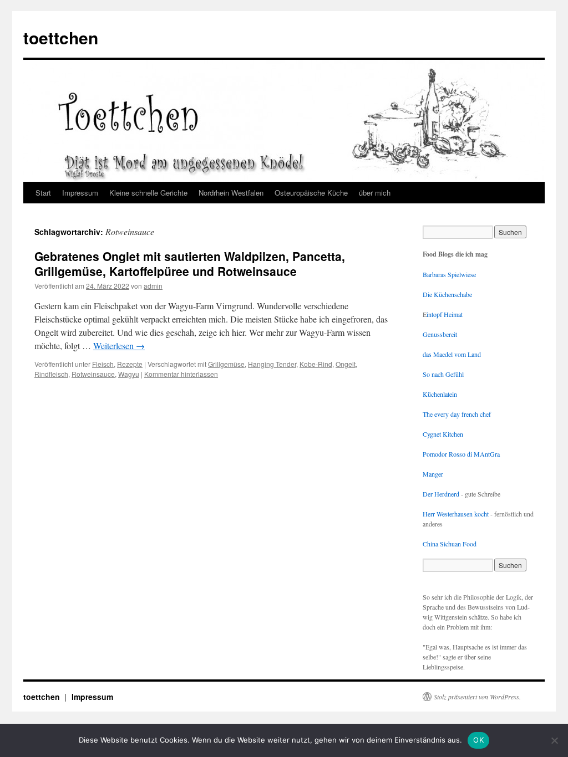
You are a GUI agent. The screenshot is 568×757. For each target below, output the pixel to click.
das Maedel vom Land (452, 354)
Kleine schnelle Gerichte (148, 192)
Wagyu (128, 373)
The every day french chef (457, 414)
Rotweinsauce (93, 373)
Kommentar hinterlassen (181, 373)
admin (153, 285)
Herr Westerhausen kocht (456, 513)
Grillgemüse (226, 364)
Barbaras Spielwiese (449, 274)
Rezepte (130, 364)
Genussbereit (440, 334)
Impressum (80, 192)
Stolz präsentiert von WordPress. (477, 696)
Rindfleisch (51, 373)
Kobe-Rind (316, 364)
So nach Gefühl (443, 374)
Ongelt (346, 364)
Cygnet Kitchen (443, 433)
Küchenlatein (440, 394)
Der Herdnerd (441, 493)
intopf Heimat (445, 314)
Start (43, 192)
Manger (433, 473)
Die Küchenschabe (447, 294)
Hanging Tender (272, 364)
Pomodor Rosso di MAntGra (461, 453)
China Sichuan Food (449, 543)
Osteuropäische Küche (311, 192)
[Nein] (554, 740)
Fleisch (103, 364)
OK (478, 739)
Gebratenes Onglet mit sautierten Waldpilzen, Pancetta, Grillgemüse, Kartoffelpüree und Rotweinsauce (189, 263)
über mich (374, 192)
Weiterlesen (119, 345)
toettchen (60, 37)
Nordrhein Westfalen (231, 192)
